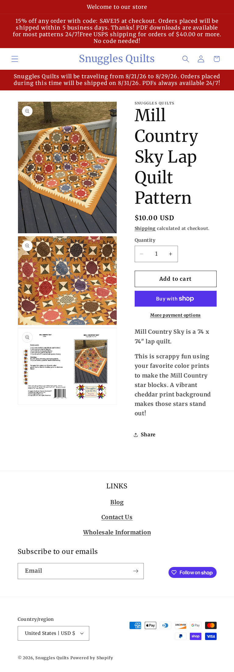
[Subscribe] (136, 571)
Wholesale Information (117, 532)
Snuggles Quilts (52, 658)
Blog (117, 502)
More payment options (175, 315)
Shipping (145, 228)
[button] (15, 59)
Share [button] (148, 434)
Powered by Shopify (91, 658)
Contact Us (117, 517)
